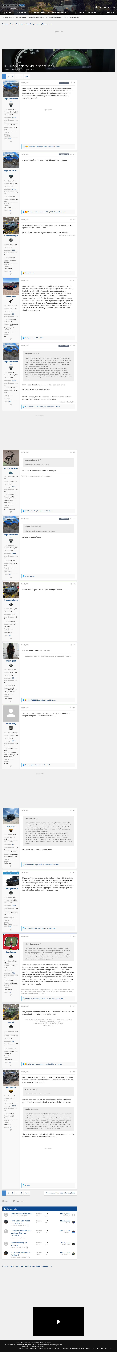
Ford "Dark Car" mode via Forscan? (20, 1222)
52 (12, 115)
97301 (13, 125)
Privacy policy (75, 1348)
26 (12, 738)
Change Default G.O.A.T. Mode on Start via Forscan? (21, 1233)
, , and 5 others (42, 407)
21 (33, 69)
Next (26, 76)
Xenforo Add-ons (33, 1347)
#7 (74, 519)
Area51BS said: (30, 1089)
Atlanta (13, 1048)
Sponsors (32, 1348)
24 (12, 675)
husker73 (14, 1226)
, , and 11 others (44, 147)
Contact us (42, 1348)
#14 (74, 1006)
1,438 (13, 741)
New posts (9, 18)
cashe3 (11, 1022)
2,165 (13, 487)
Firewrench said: (31, 354)
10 (21, 76)
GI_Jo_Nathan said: (32, 526)
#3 (74, 220)
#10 (74, 708)
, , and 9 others (41, 700)
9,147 (13, 678)
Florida (13, 852)
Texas (13, 685)
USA (12, 1113)
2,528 (14, 905)
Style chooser (23, 1348)
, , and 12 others (46, 212)
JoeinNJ (13, 1247)
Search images (72, 18)
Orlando (14, 980)
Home (88, 1348)
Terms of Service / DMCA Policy (57, 1348)
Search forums (55, 18)
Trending (22, 18)
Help (82, 1348)
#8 (74, 584)
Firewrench (11, 296)
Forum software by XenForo (33, 1343)
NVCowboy (11, 724)
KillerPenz (67, 1233)
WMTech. (45, 1345)
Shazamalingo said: (32, 460)
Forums (22, 12)
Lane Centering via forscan (19, 1244)
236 (12, 842)
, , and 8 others (44, 1064)
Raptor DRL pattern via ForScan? (21, 1253)
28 (13, 314)
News (8, 12)
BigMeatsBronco (11, 69)
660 (13, 250)
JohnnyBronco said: (32, 944)
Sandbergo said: (31, 1109)
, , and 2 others (44, 998)
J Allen (13, 1238)
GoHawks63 (66, 1245)
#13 (74, 936)
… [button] (16, 76)
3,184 (13, 844)
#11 (74, 810)
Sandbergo (11, 952)
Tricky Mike (11, 1088)
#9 (74, 645)
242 (13, 1041)
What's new (39, 12)
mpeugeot (11, 661)
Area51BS (11, 826)
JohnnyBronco (11, 888)
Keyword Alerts (58, 12)
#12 (74, 872)
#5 (74, 346)
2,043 (14, 1106)
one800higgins (16, 1257)
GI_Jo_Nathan (11, 468)
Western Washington (10, 320)
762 (13, 973)
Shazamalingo (11, 235)
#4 (74, 281)
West (13, 257)
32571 (13, 494)
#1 (74, 83)
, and (34, 338)
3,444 (14, 117)
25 (12, 903)
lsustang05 (66, 1254)
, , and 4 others (39, 511)
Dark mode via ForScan (21, 1213)
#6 (74, 452)
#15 (74, 1072)
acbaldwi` (14, 1216)
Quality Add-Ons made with (15, 1345)
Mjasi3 (68, 1223)
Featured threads (36, 18)
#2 (74, 154)
